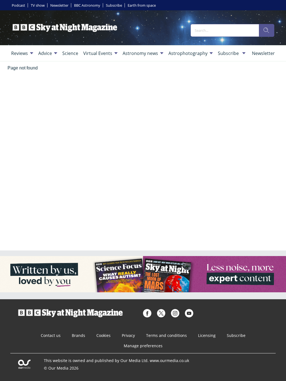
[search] (266, 30)
